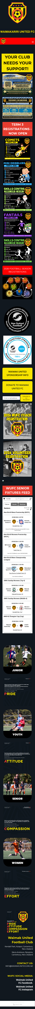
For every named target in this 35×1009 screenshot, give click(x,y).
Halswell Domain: (16, 594)
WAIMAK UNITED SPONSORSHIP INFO (17, 373)
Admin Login (18, 1004)
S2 (22, 594)
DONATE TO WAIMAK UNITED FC (17, 387)
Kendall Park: (16, 526)
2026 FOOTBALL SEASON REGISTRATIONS (17, 270)
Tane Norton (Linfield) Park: (16, 573)
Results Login (27, 507)
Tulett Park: (16, 550)
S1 (20, 550)
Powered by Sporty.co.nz (17, 1002)
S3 (25, 573)
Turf (21, 526)
